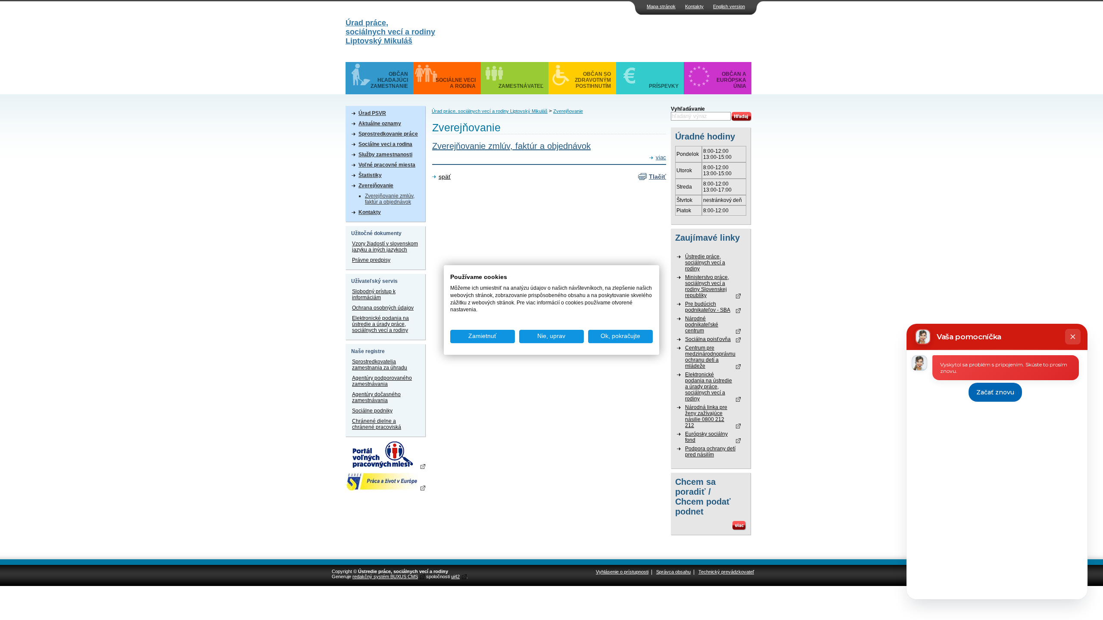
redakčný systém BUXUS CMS (385, 576)
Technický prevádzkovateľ (726, 571)
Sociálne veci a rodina (385, 144)
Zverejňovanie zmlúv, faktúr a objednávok (389, 199)
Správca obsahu (673, 571)
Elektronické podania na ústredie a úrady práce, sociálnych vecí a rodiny (380, 324)
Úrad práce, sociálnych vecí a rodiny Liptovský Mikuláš (490, 111)
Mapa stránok (661, 6)
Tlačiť (657, 176)
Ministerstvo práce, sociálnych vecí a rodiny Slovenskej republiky (707, 286)
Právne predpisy (371, 260)
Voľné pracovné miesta (386, 165)
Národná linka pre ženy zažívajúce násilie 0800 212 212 (706, 416)
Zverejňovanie (375, 186)
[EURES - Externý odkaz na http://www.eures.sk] (385, 481)
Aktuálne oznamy (379, 124)
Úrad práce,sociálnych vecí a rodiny (390, 32)
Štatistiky (370, 175)
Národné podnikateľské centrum (701, 325)
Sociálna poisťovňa (708, 339)
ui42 (455, 576)
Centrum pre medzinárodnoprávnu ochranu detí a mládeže (710, 357)
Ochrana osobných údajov (383, 308)
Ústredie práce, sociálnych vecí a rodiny (705, 263)
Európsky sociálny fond (706, 437)
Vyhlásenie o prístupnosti (622, 571)
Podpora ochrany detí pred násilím (710, 452)
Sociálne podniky (372, 411)
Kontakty (694, 6)
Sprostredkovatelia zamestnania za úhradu (379, 365)
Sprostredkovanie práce (388, 134)
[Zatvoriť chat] (1073, 336)
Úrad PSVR (372, 113)
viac (661, 158)
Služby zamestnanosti (385, 155)
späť (445, 176)
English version (729, 6)
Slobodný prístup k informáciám (374, 294)
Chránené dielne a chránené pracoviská (376, 424)
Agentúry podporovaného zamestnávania (382, 381)
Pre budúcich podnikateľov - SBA (707, 307)
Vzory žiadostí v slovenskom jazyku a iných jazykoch (385, 247)
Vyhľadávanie (688, 109)
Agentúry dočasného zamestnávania (376, 397)
